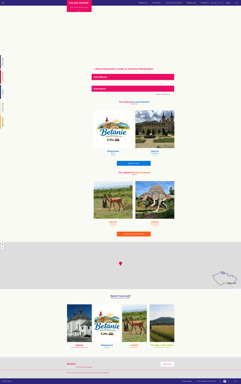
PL (217, 2)
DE (220, 2)
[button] (120, 264)
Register (228, 2)
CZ (212, 2)
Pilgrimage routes (191, 2)
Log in (236, 2)
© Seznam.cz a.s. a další (237, 288)
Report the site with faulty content (79, 7)
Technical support (187, 381)
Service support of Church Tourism (206, 381)
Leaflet (231, 288)
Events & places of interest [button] (173, 2)
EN (215, 2)
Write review (167, 364)
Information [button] (204, 2)
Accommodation (156, 2)
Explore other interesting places (134, 234)
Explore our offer (133, 163)
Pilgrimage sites (142, 2)
